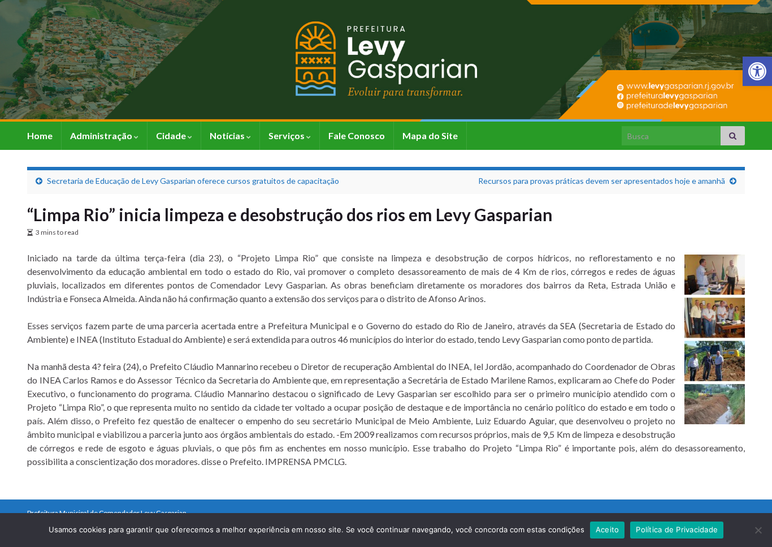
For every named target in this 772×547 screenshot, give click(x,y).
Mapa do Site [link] (430, 135)
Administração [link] (102, 135)
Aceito (607, 529)
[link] (757, 71)
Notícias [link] (228, 135)
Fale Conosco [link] (356, 135)
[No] (758, 530)
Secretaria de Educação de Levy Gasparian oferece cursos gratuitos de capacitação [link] (193, 181)
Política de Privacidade (677, 529)
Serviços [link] (287, 135)
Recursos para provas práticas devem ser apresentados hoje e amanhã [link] (601, 181)
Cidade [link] (172, 135)
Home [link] (40, 135)
